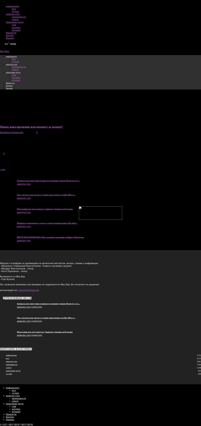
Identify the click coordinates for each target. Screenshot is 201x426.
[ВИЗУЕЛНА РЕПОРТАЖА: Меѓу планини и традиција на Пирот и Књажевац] (7, 238)
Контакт (10, 35)
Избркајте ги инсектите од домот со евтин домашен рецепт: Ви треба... (47, 223)
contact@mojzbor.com (28, 290)
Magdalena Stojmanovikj (11, 132)
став (14, 25)
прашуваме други (15, 22)
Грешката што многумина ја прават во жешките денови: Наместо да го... (48, 181)
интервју (16, 30)
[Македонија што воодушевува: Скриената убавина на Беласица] (7, 210)
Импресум (11, 33)
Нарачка (10, 38)
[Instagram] (6, 1)
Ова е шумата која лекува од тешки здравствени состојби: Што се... (46, 195)
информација (12, 6)
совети (15, 19)
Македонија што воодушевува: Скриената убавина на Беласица (45, 209)
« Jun (2, 169)
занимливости (19, 17)
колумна (16, 27)
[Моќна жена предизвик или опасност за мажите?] (8, 121)
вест (14, 9)
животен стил (13, 14)
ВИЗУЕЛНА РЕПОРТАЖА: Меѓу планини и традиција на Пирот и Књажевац (50, 237)
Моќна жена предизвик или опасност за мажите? (31, 126)
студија (15, 11)
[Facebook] (2, 1)
